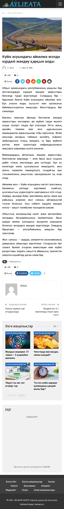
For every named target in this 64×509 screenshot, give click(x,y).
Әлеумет (45, 486)
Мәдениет (11, 490)
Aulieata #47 (32, 417)
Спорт (25, 490)
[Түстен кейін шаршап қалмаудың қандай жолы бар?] (46, 371)
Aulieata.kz (39, 504)
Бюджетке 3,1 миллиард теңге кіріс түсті (47, 311)
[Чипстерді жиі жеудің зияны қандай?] (46, 340)
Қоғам (51, 481)
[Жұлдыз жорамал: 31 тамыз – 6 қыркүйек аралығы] (17, 340)
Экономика (29, 486)
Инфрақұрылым (15, 261)
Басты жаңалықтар (16, 333)
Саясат (14, 486)
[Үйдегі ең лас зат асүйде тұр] (17, 371)
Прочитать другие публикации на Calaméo (32, 467)
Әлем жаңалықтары (44, 490)
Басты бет (11, 481)
